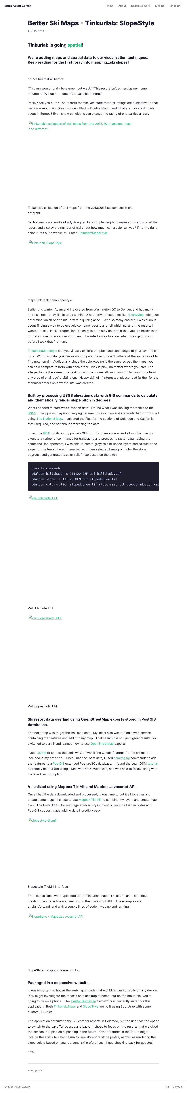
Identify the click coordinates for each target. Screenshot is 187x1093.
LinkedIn (175, 5)
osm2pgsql (122, 758)
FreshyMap (135, 315)
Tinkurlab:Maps (65, 1006)
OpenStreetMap (102, 743)
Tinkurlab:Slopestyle (42, 351)
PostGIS (58, 763)
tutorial (153, 763)
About (122, 5)
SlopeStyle (90, 1006)
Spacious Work (140, 5)
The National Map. (50, 418)
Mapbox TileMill (90, 799)
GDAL (47, 433)
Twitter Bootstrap (83, 1001)
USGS (32, 413)
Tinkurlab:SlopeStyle (93, 233)
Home (109, 5)
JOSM (41, 753)
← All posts (35, 1070)
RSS (167, 1086)
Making (160, 5)
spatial (75, 45)
